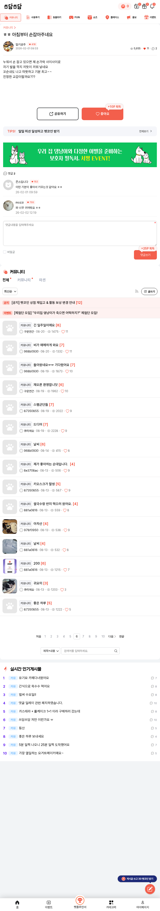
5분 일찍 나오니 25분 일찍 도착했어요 (44, 745)
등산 (22, 728)
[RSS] (136, 291)
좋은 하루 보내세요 (31, 736)
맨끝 (121, 636)
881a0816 (31, 510)
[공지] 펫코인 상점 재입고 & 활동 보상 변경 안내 (43, 303)
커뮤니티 (8, 27)
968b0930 (31, 351)
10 (103, 636)
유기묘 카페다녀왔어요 (34, 678)
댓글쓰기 (145, 255)
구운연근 (29, 331)
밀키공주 (21, 44)
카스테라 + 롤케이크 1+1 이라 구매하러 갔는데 (49, 711)
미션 (42, 280)
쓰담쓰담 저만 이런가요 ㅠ (36, 719)
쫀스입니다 (22, 181)
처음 (38, 636)
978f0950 (31, 530)
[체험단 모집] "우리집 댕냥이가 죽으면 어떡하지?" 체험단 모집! (51, 313)
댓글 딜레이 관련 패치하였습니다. (41, 703)
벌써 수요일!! (27, 694)
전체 (5, 280)
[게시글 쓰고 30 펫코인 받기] (150, 889)
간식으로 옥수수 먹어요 (34, 686)
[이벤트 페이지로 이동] (80, 155)
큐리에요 (29, 431)
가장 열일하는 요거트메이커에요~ (41, 753)
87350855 (31, 411)
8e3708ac (31, 470)
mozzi (20, 202)
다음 (110, 636)
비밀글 (11, 252)
